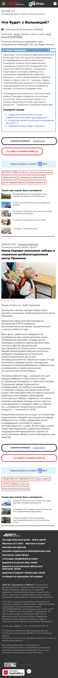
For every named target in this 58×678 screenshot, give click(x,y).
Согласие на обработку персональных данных (25, 630)
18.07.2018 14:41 (8, 11)
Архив (17, 34)
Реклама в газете (35, 543)
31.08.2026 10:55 (8, 244)
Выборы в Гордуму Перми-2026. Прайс (23, 573)
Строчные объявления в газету (20, 559)
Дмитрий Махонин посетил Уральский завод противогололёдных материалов (32, 502)
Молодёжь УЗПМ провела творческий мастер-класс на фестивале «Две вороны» (32, 510)
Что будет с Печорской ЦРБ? (25, 229)
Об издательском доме (16, 540)
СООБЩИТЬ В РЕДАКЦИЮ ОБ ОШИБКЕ (22, 576)
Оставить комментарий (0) (22, 151)
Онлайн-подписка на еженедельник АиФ (26, 551)
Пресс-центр (39, 540)
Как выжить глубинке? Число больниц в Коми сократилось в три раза (32, 212)
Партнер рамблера (25, 665)
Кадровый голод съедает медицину (26, 126)
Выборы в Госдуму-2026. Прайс (20, 562)
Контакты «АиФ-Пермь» (15, 555)
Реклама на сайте (12, 543)
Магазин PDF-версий (14, 547)
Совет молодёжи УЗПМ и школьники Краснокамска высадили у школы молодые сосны (31, 520)
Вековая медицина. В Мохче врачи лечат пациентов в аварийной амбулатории (30, 195)
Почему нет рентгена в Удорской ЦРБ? (29, 220)
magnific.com (8, 300)
